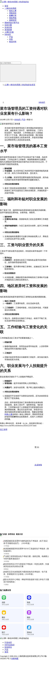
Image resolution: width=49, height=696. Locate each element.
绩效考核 (12, 18)
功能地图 (14, 659)
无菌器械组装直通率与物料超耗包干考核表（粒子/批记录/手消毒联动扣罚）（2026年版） (25, 542)
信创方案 (8, 25)
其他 (6, 652)
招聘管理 (12, 20)
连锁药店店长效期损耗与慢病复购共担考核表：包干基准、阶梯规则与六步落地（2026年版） (25, 573)
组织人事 (12, 11)
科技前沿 (8, 647)
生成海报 (38, 465)
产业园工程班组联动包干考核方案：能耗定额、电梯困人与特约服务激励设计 (26, 557)
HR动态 (8, 34)
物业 (28, 617)
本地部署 (8, 30)
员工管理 (3, 429)
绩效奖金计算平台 (12, 23)
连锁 (3, 602)
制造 (28, 602)
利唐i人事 (8, 414)
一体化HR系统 (10, 8)
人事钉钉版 (9, 32)
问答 (11, 39)
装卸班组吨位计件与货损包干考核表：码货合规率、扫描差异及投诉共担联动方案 (26, 565)
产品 (11, 37)
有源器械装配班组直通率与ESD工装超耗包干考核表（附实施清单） (26, 550)
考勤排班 (12, 13)
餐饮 (3, 617)
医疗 (3, 632)
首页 (6, 6)
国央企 (29, 632)
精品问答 (12, 42)
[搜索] (18, 73)
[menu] (1, 0)
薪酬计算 (12, 15)
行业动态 (8, 642)
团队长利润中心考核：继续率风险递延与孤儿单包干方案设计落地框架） (26, 580)
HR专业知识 (9, 645)
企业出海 (8, 27)
